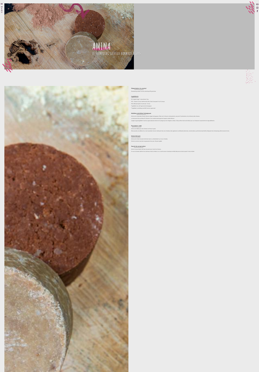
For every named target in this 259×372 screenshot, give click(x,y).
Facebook (257, 11)
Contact (257, 5)
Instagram (257, 8)
